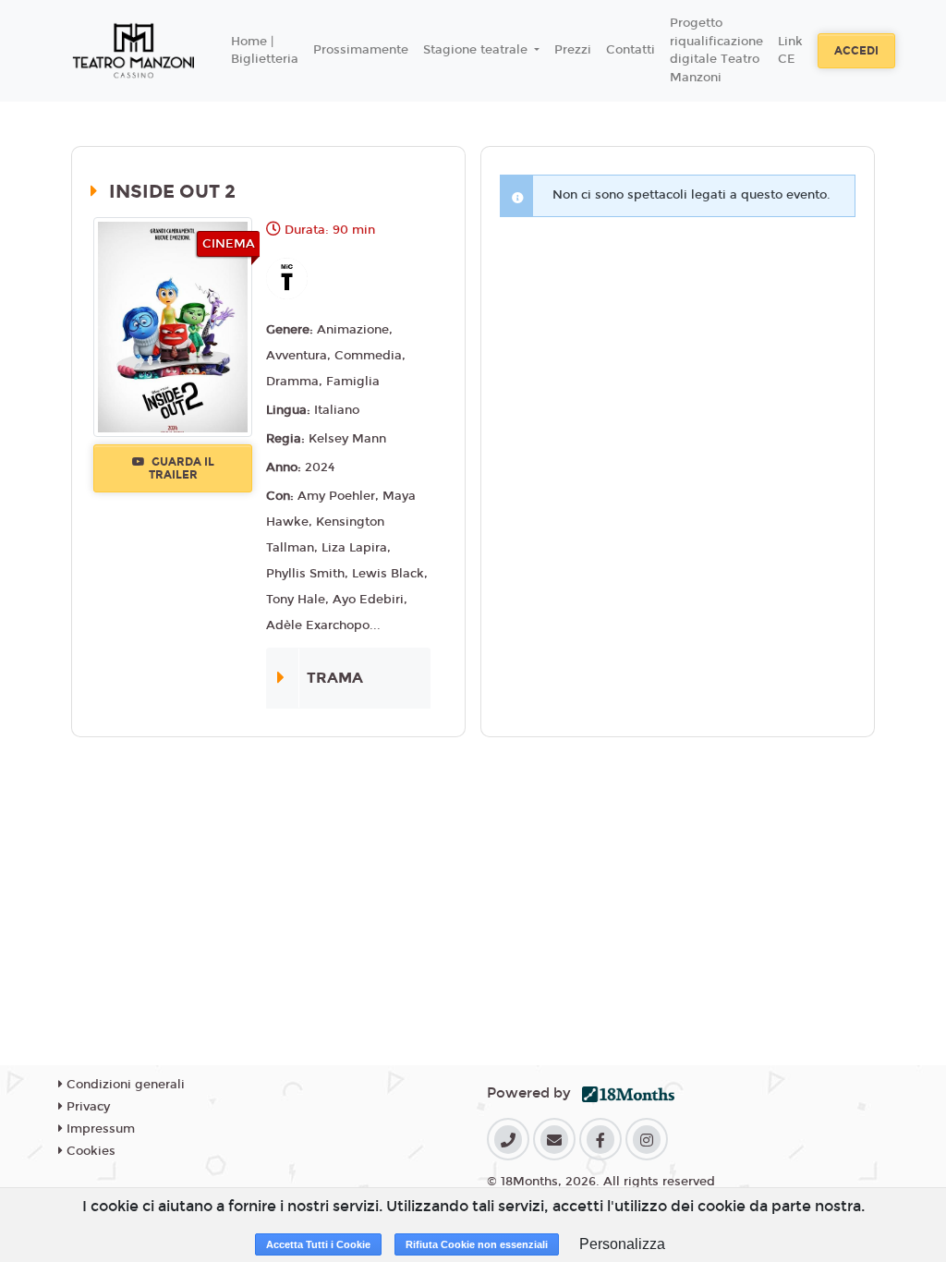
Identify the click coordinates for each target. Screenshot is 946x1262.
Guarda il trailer (181, 468)
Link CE (790, 50)
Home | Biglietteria (264, 50)
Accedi (856, 50)
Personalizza (622, 1244)
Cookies (89, 1151)
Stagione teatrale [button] (477, 49)
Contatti (630, 49)
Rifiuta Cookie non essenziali (477, 1244)
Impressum (99, 1129)
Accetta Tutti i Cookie (318, 1244)
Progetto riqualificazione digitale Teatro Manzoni (716, 50)
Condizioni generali (124, 1084)
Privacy (86, 1106)
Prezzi (572, 49)
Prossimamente (360, 49)
